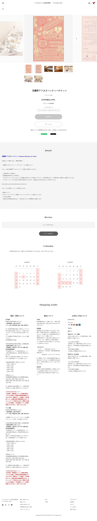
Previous (20, 38)
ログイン (72, 504)
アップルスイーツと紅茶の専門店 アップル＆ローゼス (48, 3)
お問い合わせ (73, 509)
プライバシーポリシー (25, 509)
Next (76, 38)
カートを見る (73, 506)
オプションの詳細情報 (48, 103)
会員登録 (72, 502)
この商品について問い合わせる (59, 130)
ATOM (46, 502)
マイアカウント (73, 499)
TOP (3, 9)
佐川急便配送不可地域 (11, 340)
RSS (46, 499)
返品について (34, 130)
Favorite (49, 124)
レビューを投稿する (48, 233)
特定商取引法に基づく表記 (44, 130)
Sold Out (48, 117)
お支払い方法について (25, 504)
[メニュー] (3, 3)
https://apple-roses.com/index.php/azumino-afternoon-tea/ (14, 184)
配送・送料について (24, 499)
